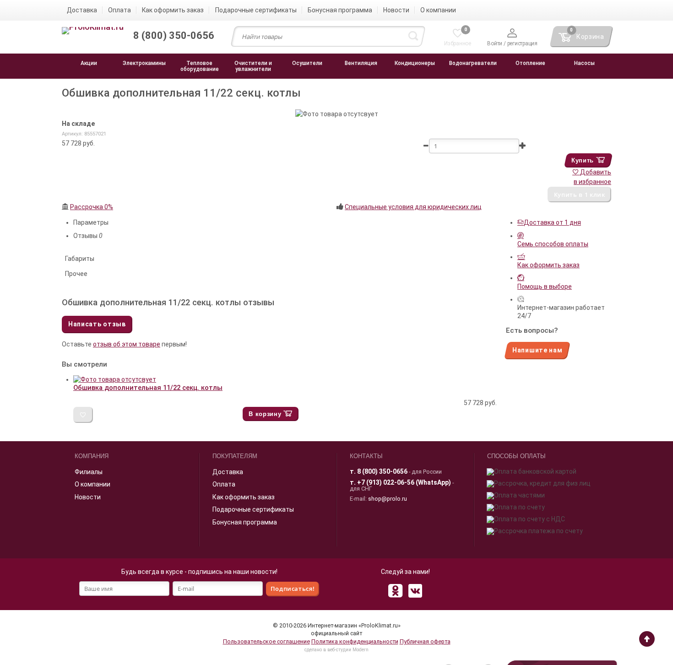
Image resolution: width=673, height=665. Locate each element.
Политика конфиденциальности (354, 641)
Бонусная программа (244, 522)
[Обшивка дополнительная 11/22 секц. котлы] (114, 379)
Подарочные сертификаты (253, 509)
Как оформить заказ (243, 497)
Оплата (223, 484)
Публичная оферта (425, 641)
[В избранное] (83, 415)
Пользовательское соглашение (266, 641)
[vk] (415, 590)
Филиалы (89, 472)
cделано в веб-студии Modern (336, 649)
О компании (92, 484)
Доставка (227, 472)
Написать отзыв (97, 324)
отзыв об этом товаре (126, 344)
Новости (88, 497)
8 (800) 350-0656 (382, 471)
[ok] (395, 590)
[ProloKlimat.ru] (93, 31)
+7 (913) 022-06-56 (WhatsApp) (404, 482)
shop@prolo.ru (387, 498)
